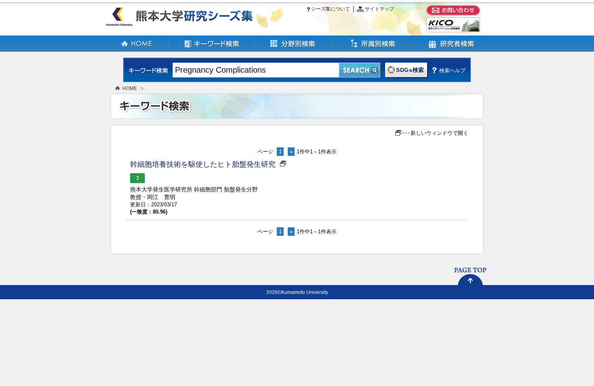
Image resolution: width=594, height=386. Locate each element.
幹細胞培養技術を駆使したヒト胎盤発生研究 (203, 164)
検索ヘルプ (452, 70)
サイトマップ (379, 9)
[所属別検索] (373, 50)
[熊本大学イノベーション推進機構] (453, 30)
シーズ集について (330, 9)
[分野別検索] (293, 50)
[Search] (359, 70)
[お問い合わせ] (453, 13)
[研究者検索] (451, 50)
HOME (129, 88)
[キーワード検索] (211, 50)
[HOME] (137, 50)
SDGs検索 (410, 70)
